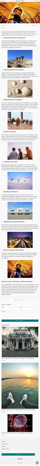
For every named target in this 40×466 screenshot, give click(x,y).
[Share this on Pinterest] (21, 299)
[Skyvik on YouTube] (22, 459)
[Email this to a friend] (24, 299)
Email (21, 306)
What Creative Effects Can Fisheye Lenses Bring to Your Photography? (18, 358)
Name (3, 306)
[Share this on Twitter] (15, 299)
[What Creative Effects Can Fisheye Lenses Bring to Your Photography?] (20, 342)
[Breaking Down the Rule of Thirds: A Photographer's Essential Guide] (20, 423)
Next (37, 25)
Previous (33, 25)
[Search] (35, 1)
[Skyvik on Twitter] (20, 459)
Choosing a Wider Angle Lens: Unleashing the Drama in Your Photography (18, 409)
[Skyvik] (20, 1)
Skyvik (21, 462)
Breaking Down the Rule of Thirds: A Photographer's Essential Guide (17, 432)
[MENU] (0, 1)
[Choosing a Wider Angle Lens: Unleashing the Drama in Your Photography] (20, 386)
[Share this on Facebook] (18, 299)
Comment (3, 311)
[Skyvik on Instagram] (18, 459)
